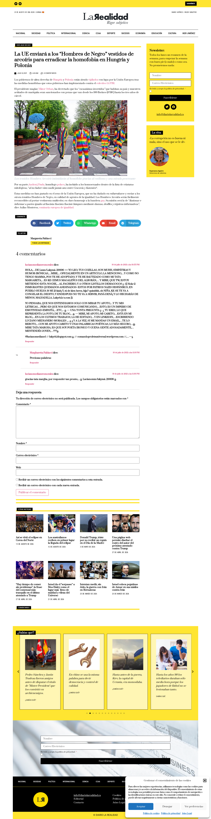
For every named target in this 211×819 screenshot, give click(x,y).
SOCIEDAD (36, 33)
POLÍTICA (51, 33)
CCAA (98, 33)
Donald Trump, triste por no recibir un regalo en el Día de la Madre (93, 540)
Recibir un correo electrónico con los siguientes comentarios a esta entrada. (61, 480)
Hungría (57, 79)
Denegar (167, 806)
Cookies (117, 795)
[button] (204, 780)
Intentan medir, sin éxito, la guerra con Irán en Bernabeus (93, 587)
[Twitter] (15, 3)
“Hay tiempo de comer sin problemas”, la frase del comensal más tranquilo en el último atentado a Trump (29, 590)
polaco (61, 184)
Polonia (69, 79)
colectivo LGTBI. (105, 83)
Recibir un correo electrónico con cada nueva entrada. (49, 485)
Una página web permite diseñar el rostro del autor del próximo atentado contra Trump (123, 543)
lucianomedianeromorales (39, 264)
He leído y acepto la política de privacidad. (167, 89)
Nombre (21, 443)
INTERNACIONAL (68, 33)
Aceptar (140, 806)
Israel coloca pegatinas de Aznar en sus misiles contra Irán (125, 587)
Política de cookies (151, 813)
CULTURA (172, 33)
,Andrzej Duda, (36, 184)
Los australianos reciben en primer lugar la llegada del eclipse (61, 540)
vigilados (93, 79)
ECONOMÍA (140, 33)
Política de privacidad (170, 813)
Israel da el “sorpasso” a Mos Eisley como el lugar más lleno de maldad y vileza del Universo (61, 590)
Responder (29, 341)
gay (103, 200)
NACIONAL (20, 33)
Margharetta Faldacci (41, 352)
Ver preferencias (194, 806)
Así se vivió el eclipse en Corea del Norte (29, 539)
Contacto (79, 802)
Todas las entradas (40, 243)
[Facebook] (20, 3)
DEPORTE (111, 33)
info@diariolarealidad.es (170, 114)
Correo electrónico (27, 455)
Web (18, 467)
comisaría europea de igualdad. (56, 207)
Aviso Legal (187, 813)
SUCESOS (125, 33)
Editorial (78, 798)
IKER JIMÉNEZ (188, 33)
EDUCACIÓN (157, 33)
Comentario (23, 404)
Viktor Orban (46, 89)
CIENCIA (86, 33)
